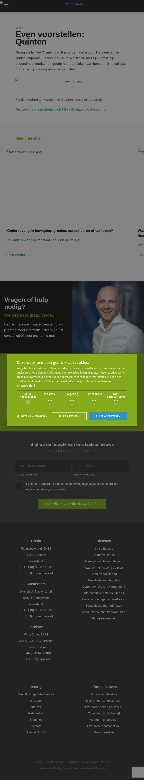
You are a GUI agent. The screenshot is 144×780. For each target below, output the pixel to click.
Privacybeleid (26, 385)
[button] (32, 416)
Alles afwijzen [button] (69, 416)
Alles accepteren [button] (108, 416)
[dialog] (72, 390)
